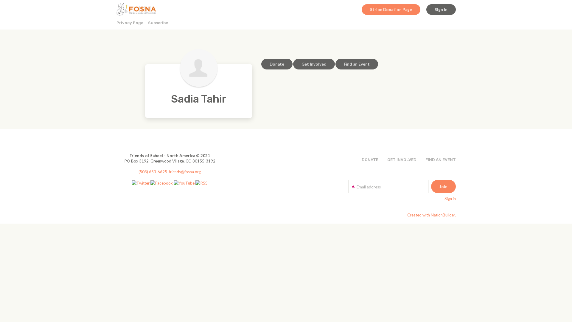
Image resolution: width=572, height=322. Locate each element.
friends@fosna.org (185, 171)
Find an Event (357, 64)
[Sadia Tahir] (198, 68)
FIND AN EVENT (440, 159)
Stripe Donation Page (391, 9)
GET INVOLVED (401, 159)
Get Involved (314, 64)
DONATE (370, 159)
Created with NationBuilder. (431, 215)
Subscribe (158, 22)
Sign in (441, 9)
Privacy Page (129, 22)
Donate (277, 64)
